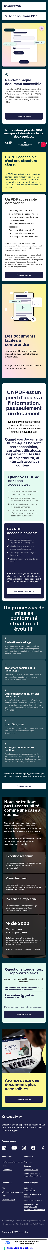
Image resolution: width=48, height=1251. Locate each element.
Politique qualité (30, 1207)
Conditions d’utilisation (33, 1200)
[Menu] (42, 6)
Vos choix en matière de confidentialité (26, 1242)
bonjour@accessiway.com (33, 1221)
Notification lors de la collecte (18, 1248)
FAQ (4, 1196)
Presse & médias (31, 1170)
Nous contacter (24, 1014)
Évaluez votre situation (23, 591)
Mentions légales (31, 1204)
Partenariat (7, 1170)
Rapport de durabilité (32, 1176)
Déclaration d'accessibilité (34, 1210)
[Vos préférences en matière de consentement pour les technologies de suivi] (4, 1248)
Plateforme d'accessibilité (13, 1162)
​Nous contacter (24, 116)
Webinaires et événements (12, 1192)
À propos (27, 1162)
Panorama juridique (32, 1174)
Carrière (27, 1166)
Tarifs (5, 1166)
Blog (4, 1188)
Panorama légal (8, 1200)
